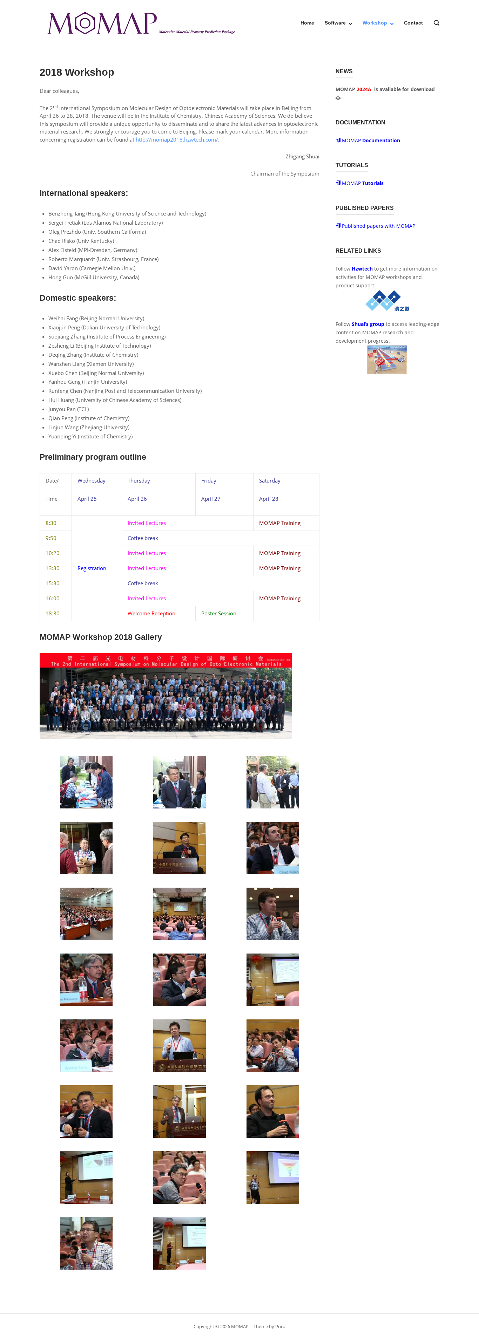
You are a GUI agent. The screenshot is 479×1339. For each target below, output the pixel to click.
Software (335, 23)
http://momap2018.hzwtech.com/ (177, 139)
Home (307, 23)
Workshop (375, 23)
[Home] (140, 22)
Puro (280, 1326)
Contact (413, 23)
